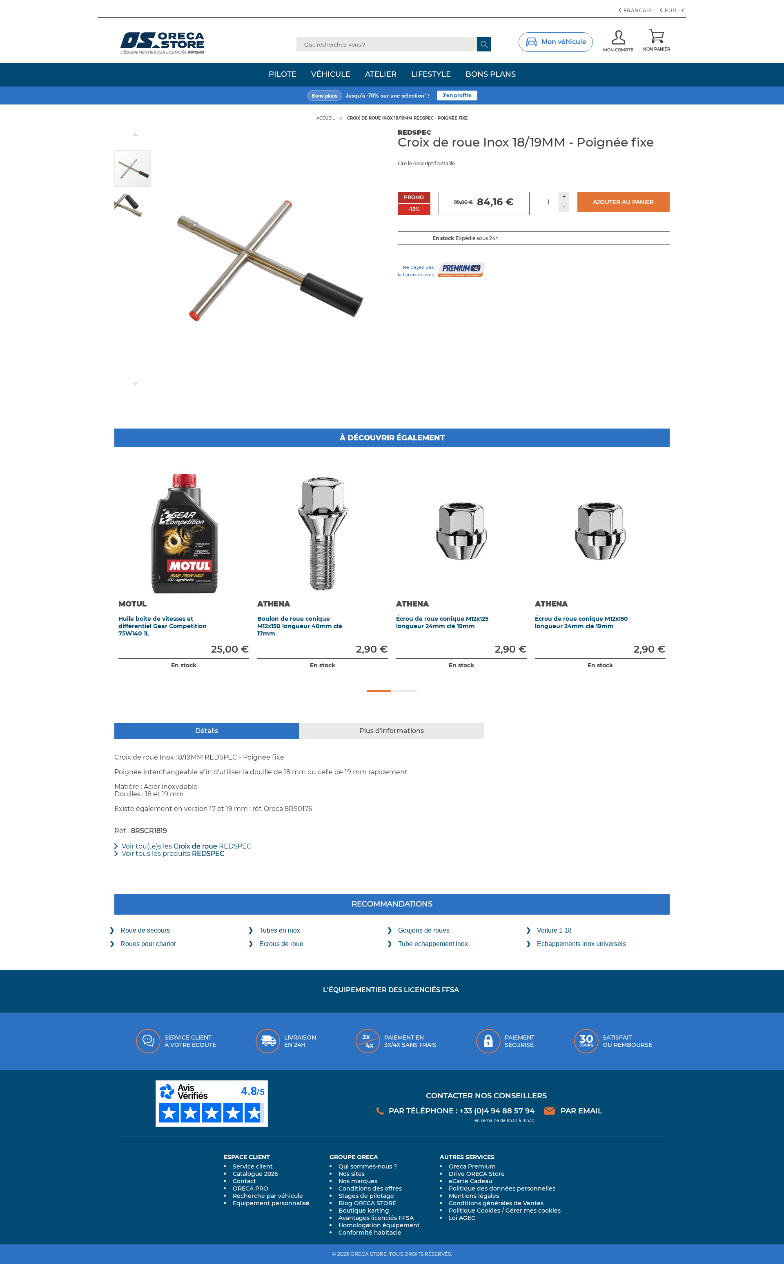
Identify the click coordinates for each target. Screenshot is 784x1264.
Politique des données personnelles (502, 1188)
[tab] (206, 731)
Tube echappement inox (433, 943)
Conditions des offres (370, 1188)
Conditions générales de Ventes (496, 1203)
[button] (673, 10)
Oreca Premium (472, 1166)
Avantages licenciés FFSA (376, 1218)
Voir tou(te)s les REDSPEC (187, 846)
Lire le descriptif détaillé (426, 163)
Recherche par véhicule (268, 1196)
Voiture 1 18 (554, 930)
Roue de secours (145, 930)
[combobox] (393, 44)
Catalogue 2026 (255, 1173)
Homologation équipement (379, 1225)
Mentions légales (474, 1196)
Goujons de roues (424, 930)
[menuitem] (282, 75)
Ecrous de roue (281, 943)
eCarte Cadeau (470, 1181)
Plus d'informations (391, 731)
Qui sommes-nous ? (368, 1166)
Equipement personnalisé (271, 1203)
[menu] (392, 75)
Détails (206, 731)
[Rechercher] (484, 44)
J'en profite (457, 95)
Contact (244, 1181)
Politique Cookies (474, 1210)
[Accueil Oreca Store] (178, 43)
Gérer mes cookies (533, 1210)
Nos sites (352, 1173)
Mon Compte (618, 50)
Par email (581, 1110)
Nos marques (358, 1181)
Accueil (325, 118)
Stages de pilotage (366, 1196)
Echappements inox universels (581, 943)
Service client (253, 1166)
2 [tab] (405, 691)
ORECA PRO (250, 1188)
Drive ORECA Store (477, 1173)
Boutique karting (364, 1210)
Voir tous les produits (173, 853)
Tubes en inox (279, 930)
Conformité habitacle (370, 1232)
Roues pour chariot (148, 943)
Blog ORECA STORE (367, 1203)
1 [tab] (379, 691)
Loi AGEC (462, 1218)
